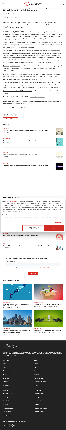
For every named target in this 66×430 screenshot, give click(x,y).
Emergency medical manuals (11, 66)
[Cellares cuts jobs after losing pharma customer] (48, 292)
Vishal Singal (6, 156)
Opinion (5, 152)
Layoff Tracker (38, 302)
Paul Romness (6, 237)
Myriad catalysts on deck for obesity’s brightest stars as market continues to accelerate (25, 165)
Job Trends (6, 128)
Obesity (5, 163)
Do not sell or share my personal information (32, 228)
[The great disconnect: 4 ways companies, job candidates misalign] (59, 142)
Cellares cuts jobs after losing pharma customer (47, 304)
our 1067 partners (12, 201)
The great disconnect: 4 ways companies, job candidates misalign (20, 140)
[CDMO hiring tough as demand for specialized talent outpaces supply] (17, 292)
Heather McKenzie (7, 247)
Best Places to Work (11, 118)
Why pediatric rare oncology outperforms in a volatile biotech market (20, 235)
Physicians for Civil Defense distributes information (17, 91)
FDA (4, 243)
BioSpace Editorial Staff (53, 306)
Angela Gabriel (6, 132)
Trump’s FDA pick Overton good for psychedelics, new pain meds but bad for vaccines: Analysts (28, 245)
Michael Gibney (6, 167)
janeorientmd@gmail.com (37, 97)
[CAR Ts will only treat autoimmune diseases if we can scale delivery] (59, 155)
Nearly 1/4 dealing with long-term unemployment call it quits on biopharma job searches (25, 130)
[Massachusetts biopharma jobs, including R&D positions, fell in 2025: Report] (17, 318)
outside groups (13, 44)
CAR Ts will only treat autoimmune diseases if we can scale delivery (20, 154)
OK (54, 228)
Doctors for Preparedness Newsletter (23, 47)
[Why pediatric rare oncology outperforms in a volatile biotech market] (59, 236)
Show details (57, 222)
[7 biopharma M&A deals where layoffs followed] (48, 318)
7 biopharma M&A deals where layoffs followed (47, 330)
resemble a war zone (35, 79)
